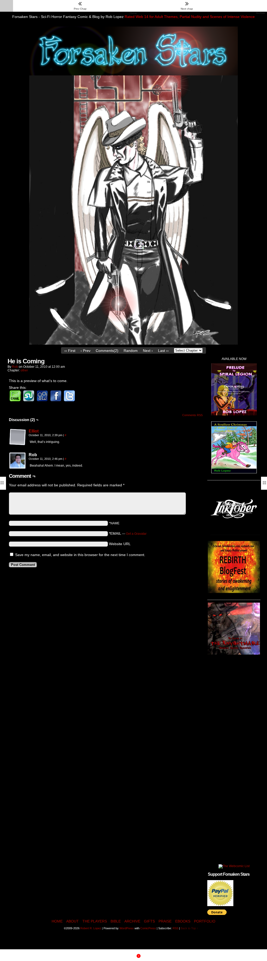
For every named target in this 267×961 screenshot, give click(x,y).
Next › (148, 351)
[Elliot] (17, 444)
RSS (175, 928)
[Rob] (17, 461)
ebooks (182, 921)
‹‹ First (69, 351)
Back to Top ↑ (189, 928)
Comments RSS (192, 415)
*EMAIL (128, 533)
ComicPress (148, 928)
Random (131, 351)
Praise (165, 921)
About (72, 921)
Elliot (34, 431)
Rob (15, 367)
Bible (116, 921)
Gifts (149, 921)
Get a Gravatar (136, 534)
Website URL (120, 544)
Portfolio (204, 921)
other (24, 370)
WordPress (126, 928)
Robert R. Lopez (90, 928)
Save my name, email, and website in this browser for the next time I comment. (80, 555)
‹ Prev (85, 351)
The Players (94, 921)
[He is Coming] (133, 343)
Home (57, 921)
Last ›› (163, 351)
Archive (132, 921)
